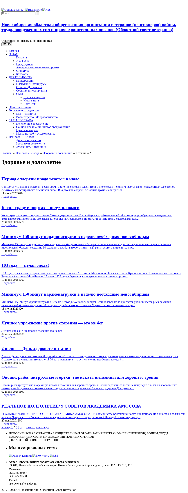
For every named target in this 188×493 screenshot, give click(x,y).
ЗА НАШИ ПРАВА (21, 120)
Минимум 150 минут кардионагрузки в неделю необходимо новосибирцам (75, 236)
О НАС (13, 54)
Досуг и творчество (28, 140)
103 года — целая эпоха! (25, 265)
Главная (14, 50)
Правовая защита (27, 130)
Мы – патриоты (26, 113)
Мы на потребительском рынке (35, 133)
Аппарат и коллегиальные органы (37, 67)
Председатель (24, 64)
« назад (5, 427)
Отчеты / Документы (29, 87)
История (21, 57)
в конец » (32, 427)
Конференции (25, 80)
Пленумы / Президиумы (31, 83)
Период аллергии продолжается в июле (40, 178)
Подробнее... (9, 196)
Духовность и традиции (31, 146)
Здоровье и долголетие (30, 143)
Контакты (22, 74)
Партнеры (30, 103)
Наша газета (31, 100)
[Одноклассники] (12, 9)
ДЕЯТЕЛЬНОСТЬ (20, 77)
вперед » (43, 427)
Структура (22, 70)
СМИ (19, 93)
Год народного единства (24, 110)
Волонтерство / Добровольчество (37, 117)
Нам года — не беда (21, 136)
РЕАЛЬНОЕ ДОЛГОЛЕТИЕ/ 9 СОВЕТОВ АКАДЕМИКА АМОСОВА (71, 406)
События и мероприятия (31, 90)
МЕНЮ (7, 44)
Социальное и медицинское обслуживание (43, 126)
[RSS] (46, 9)
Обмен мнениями (20, 107)
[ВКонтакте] (33, 9)
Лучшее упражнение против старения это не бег (31, 330)
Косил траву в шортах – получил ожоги (40, 207)
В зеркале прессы (34, 97)
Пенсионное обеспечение (32, 123)
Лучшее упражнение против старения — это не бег (52, 323)
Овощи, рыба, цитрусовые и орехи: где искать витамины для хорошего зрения (79, 377)
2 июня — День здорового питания (36, 348)
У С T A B (22, 60)
